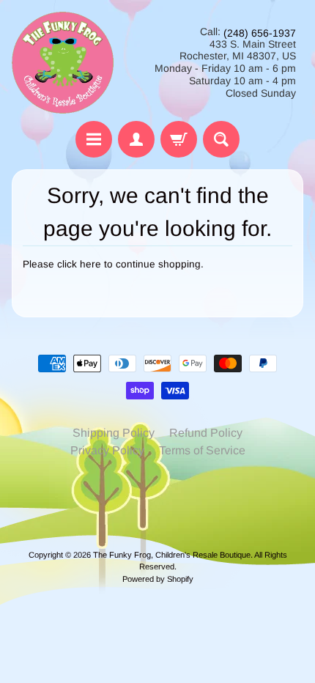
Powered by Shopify (157, 579)
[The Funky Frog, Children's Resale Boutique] (63, 63)
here (90, 264)
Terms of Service (202, 450)
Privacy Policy (107, 450)
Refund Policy (205, 433)
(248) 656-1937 (259, 33)
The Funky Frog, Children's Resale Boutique (172, 554)
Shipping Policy (114, 433)
